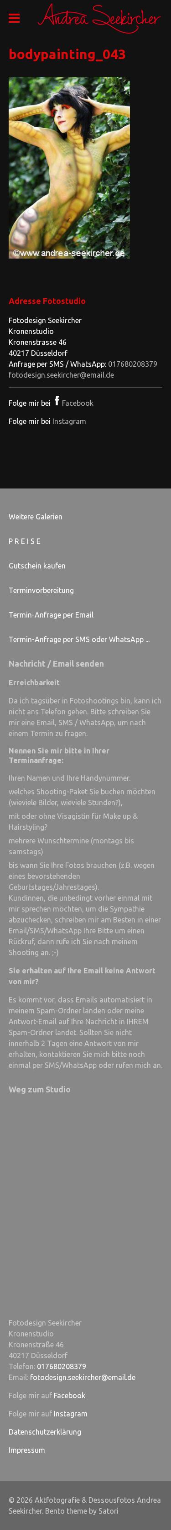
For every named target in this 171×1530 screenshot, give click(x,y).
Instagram (69, 421)
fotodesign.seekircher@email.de (61, 375)
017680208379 (132, 364)
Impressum (27, 1450)
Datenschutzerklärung (45, 1432)
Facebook (77, 403)
